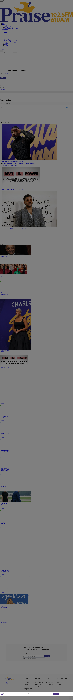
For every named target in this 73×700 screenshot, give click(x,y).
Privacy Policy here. (21, 694)
